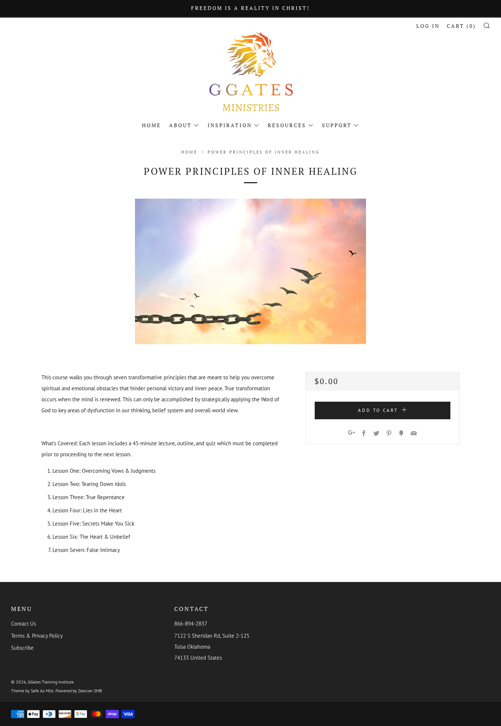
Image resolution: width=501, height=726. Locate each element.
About (180, 125)
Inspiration (230, 125)
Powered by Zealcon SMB (78, 690)
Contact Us (23, 623)
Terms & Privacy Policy (37, 635)
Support (337, 125)
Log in (428, 25)
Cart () (461, 25)
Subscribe (22, 647)
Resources (287, 125)
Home (151, 125)
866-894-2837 (190, 623)
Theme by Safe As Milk (32, 690)
